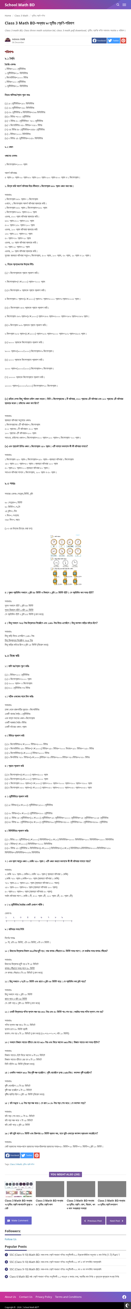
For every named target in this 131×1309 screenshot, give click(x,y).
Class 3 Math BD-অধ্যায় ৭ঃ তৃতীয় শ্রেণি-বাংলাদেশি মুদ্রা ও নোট (18, 1204)
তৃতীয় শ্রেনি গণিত (28, 1164)
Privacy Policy (44, 1297)
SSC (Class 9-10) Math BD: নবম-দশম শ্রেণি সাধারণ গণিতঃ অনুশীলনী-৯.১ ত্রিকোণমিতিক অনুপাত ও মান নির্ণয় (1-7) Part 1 (65, 1254)
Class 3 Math (16, 1164)
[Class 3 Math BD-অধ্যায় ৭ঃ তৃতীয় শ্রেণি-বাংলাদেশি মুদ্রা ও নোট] (19, 1189)
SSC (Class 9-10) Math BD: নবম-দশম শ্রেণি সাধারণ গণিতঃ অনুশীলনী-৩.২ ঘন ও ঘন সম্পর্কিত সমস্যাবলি (55, 1269)
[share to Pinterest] (123, 40)
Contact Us (25, 1297)
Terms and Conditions (68, 1297)
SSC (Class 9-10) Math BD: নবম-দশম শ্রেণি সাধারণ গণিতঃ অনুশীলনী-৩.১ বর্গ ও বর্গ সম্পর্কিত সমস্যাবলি (55, 1262)
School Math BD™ (31, 1307)
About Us (10, 1297)
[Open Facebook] (124, 1297)
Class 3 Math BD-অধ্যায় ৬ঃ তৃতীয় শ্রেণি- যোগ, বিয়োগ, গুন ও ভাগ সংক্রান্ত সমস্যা (81, 1204)
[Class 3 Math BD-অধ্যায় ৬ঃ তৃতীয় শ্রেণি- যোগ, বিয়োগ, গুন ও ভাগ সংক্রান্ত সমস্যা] (81, 1189)
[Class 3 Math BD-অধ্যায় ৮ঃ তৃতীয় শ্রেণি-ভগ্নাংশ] (112, 1189)
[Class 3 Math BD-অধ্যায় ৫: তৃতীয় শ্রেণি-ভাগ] (50, 1189)
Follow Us (10, 1239)
